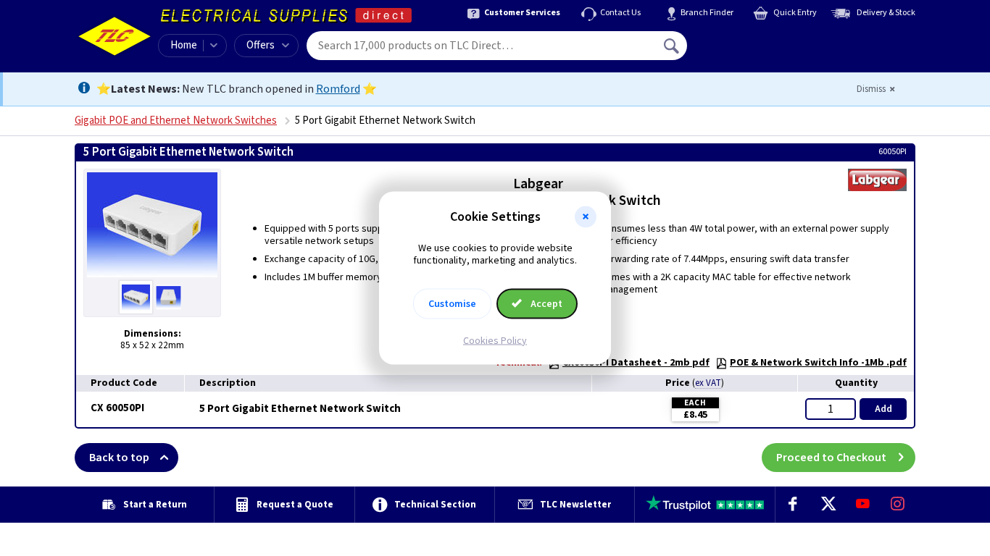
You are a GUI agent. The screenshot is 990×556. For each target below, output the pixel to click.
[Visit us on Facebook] (792, 504)
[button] (585, 217)
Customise (452, 303)
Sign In (763, 40)
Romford (338, 89)
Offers (260, 45)
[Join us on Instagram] (898, 504)
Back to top (119, 458)
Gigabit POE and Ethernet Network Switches (176, 120)
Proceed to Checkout (831, 458)
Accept (545, 303)
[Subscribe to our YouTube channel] (862, 504)
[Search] (672, 45)
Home (183, 45)
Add (883, 409)
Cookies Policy (495, 340)
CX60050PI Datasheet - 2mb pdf (636, 362)
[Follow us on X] (827, 504)
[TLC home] (114, 36)
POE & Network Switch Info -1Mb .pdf (818, 362)
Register (753, 50)
